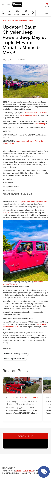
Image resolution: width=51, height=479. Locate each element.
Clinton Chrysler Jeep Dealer (14, 359)
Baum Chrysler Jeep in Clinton (36, 113)
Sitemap (25, 471)
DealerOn (18, 471)
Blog (4, 20)
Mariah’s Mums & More (28, 115)
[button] (3, 13)
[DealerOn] (8, 468)
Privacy (31, 471)
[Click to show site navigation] (47, 13)
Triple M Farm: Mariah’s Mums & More (33, 202)
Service (25, 14)
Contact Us (25, 436)
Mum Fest (6, 213)
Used (16, 14)
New (9, 14)
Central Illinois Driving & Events (20, 20)
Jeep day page (40, 124)
